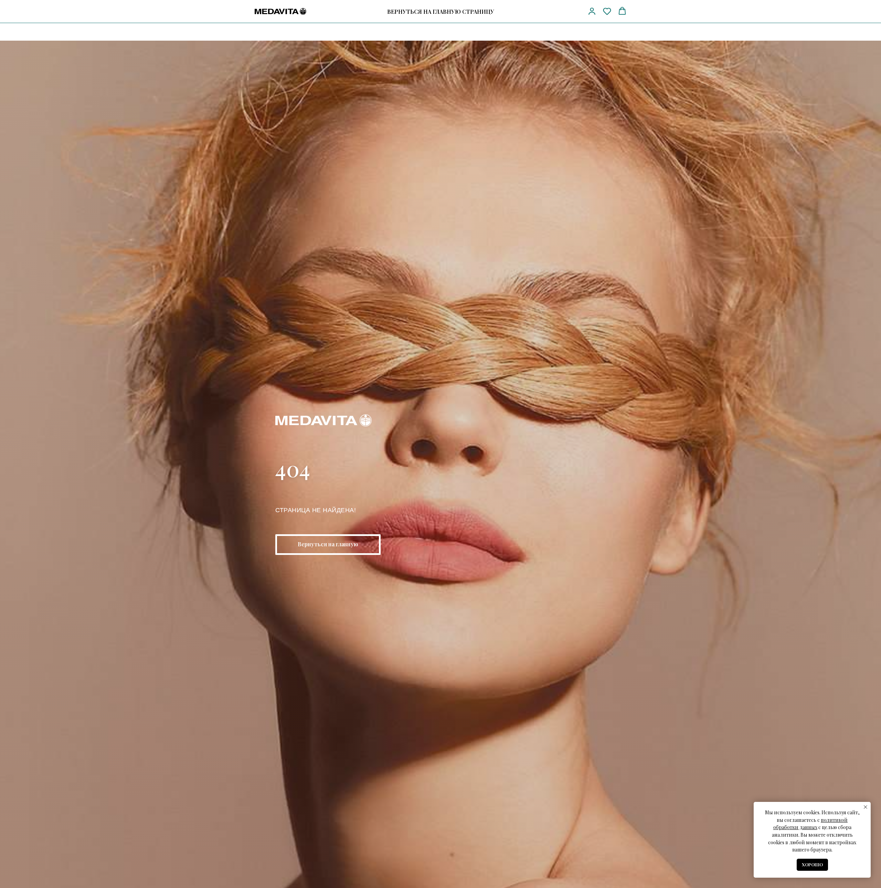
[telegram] (560, 11)
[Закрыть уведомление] (865, 807)
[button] (592, 11)
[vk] (573, 11)
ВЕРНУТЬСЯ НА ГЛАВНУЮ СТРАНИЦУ (440, 11)
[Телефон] (547, 11)
